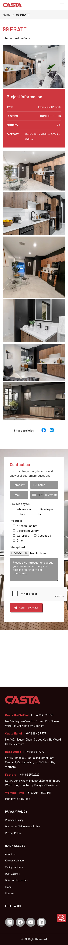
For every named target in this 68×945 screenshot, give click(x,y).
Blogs (8, 886)
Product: (16, 520)
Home (6, 14)
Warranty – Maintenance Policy (22, 826)
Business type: (20, 504)
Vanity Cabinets (14, 867)
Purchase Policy (14, 819)
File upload (17, 547)
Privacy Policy (13, 832)
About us (10, 854)
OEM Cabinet (12, 873)
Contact (10, 893)
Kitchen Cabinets (15, 860)
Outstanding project (16, 880)
